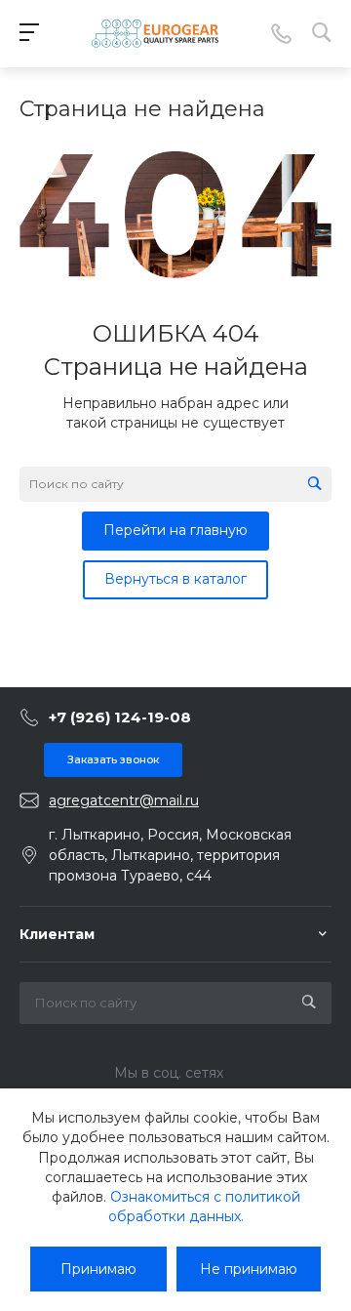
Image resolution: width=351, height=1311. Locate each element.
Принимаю (98, 1269)
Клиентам (57, 934)
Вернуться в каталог (175, 579)
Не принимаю (248, 1269)
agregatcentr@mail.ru (124, 800)
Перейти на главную (175, 530)
